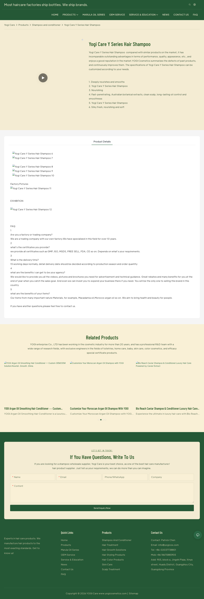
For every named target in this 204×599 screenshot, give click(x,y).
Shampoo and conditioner (46, 24)
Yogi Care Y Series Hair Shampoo (82, 24)
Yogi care (9, 24)
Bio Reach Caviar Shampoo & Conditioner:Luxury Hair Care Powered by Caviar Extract (166, 409)
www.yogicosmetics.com (113, 593)
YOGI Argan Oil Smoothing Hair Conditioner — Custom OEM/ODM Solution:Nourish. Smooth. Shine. (32, 409)
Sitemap (133, 593)
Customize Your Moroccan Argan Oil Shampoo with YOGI (99, 408)
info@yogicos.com (168, 544)
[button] (98, 419)
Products (23, 24)
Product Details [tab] (102, 141)
